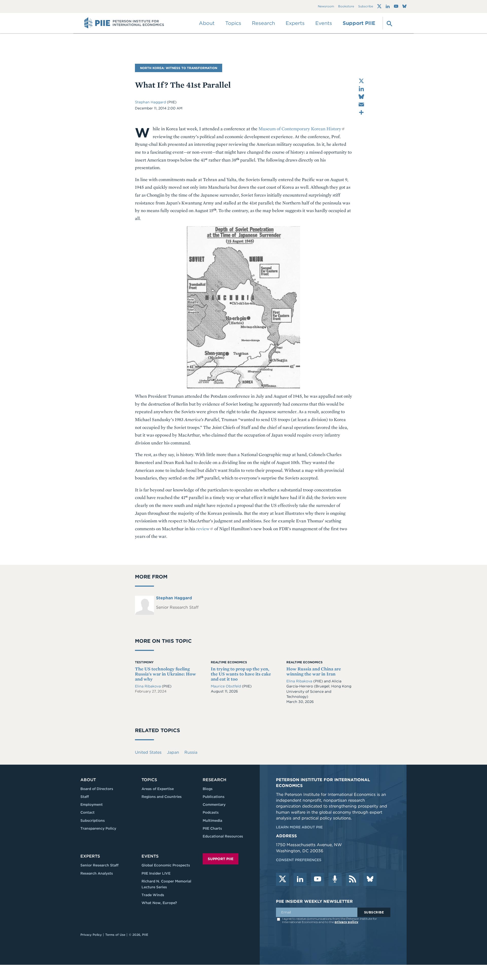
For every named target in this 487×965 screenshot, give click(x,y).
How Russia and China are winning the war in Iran (313, 671)
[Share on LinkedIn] (361, 89)
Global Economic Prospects (166, 865)
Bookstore (346, 6)
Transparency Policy (98, 828)
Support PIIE (359, 23)
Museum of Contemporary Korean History (299, 128)
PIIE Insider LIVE (156, 873)
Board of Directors (96, 789)
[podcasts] (335, 879)
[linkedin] (300, 879)
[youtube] (317, 879)
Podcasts (211, 812)
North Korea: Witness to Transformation (178, 68)
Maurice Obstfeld (226, 686)
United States (148, 752)
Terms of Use (115, 935)
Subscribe (365, 6)
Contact (87, 812)
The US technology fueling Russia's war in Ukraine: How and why (165, 674)
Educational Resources (223, 836)
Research (214, 779)
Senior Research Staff (99, 865)
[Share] (361, 112)
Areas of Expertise (158, 789)
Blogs (208, 789)
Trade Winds (153, 895)
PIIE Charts (212, 828)
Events (323, 23)
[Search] (388, 23)
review (203, 528)
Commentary (214, 804)
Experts (90, 856)
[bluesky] (370, 879)
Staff (84, 797)
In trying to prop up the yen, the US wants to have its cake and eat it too (241, 674)
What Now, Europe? (159, 903)
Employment (91, 804)
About (88, 779)
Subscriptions (92, 820)
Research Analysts (96, 873)
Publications (213, 797)
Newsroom (326, 6)
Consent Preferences (298, 860)
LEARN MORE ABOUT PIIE (299, 827)
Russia (190, 752)
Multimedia (212, 820)
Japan (173, 752)
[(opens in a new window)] (379, 6)
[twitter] (282, 879)
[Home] (124, 23)
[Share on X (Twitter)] (361, 81)
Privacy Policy (91, 935)
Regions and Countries (162, 797)
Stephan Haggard (151, 102)
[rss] (352, 879)
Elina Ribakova (148, 686)
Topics (149, 779)
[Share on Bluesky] (361, 97)
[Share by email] (361, 104)
